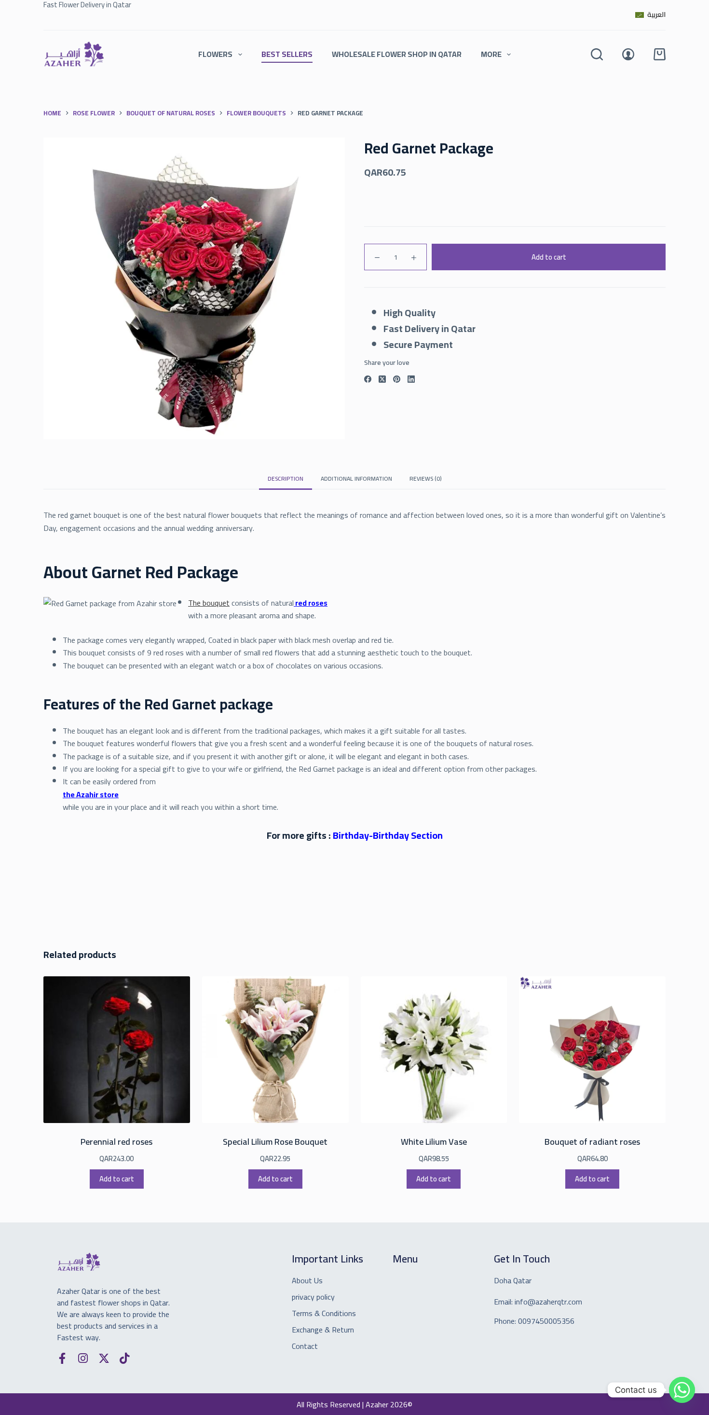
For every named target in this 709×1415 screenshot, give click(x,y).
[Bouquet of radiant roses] (592, 1049)
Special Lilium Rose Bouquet (275, 1142)
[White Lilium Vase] (434, 1049)
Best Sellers (287, 54)
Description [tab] (285, 478)
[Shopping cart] (660, 54)
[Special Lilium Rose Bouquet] (275, 1049)
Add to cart (549, 257)
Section (388, 835)
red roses (310, 603)
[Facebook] (367, 379)
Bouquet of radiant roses (592, 1142)
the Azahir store (91, 794)
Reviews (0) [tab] (425, 478)
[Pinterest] (396, 379)
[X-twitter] (103, 1358)
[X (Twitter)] (382, 379)
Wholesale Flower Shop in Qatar (397, 54)
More (491, 54)
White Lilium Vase (434, 1142)
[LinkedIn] (411, 379)
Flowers (215, 54)
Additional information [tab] (356, 478)
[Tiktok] (124, 1358)
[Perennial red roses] (116, 1049)
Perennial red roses (116, 1142)
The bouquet (209, 603)
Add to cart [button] (116, 1179)
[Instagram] (83, 1358)
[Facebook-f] (62, 1358)
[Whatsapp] (682, 1390)
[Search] (597, 54)
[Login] (628, 54)
